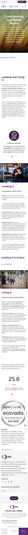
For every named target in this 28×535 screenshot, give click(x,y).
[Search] (22, 6)
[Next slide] (25, 425)
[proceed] (11, 450)
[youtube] (5, 482)
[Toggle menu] (25, 6)
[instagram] (8, 482)
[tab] (12, 156)
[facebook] (11, 482)
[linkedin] (2, 482)
